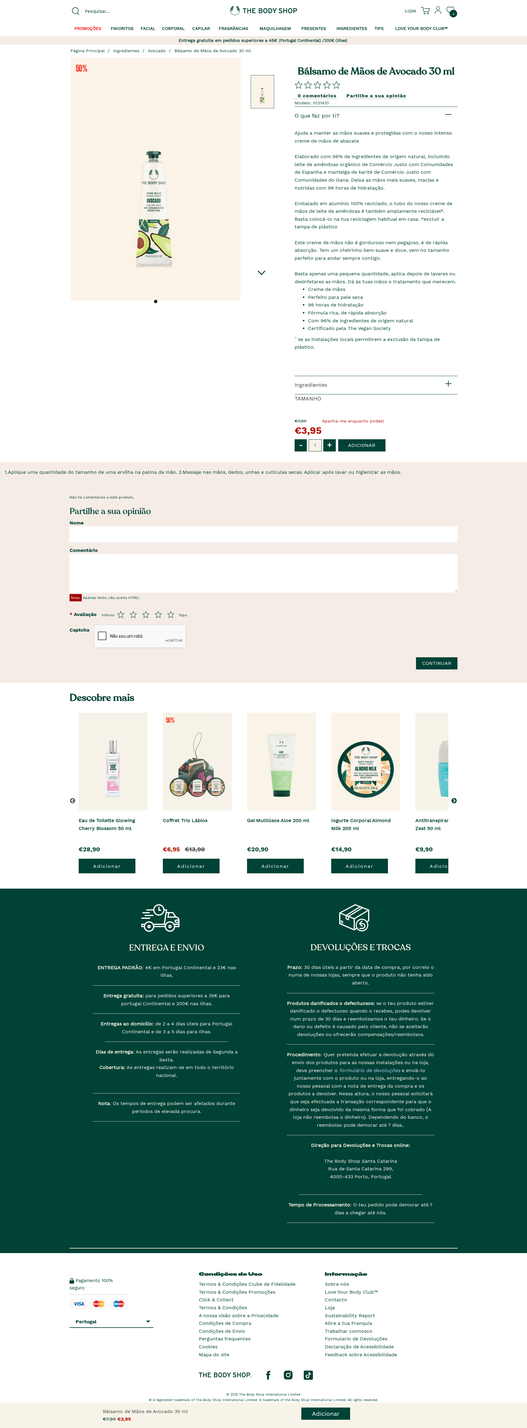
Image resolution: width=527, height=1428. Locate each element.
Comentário (84, 550)
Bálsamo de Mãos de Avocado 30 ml (212, 50)
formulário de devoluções (369, 1070)
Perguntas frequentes (224, 1339)
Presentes (313, 28)
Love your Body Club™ (421, 28)
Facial (148, 28)
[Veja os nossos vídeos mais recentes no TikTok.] (308, 1375)
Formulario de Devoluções (356, 1339)
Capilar (201, 28)
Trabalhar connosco (348, 1331)
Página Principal (87, 50)
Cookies (208, 1347)
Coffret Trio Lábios (185, 820)
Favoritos (122, 28)
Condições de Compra (225, 1323)
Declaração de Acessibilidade (359, 1347)
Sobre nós (337, 1284)
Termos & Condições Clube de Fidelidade (247, 1284)
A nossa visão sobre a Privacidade (238, 1315)
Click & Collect (216, 1300)
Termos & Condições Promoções (237, 1292)
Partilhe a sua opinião (376, 96)
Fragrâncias (233, 28)
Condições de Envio (222, 1331)
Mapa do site (214, 1354)
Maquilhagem (275, 28)
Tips (379, 28)
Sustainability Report (350, 1315)
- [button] (301, 444)
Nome (77, 523)
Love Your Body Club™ (351, 1292)
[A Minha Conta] (438, 12)
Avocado (157, 50)
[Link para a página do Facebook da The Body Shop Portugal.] (268, 1375)
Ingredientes (351, 28)
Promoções (87, 28)
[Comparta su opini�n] (317, 85)
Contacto (336, 1300)
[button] (455, 800)
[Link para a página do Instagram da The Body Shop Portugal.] (288, 1375)
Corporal (173, 28)
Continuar (436, 663)
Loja (330, 1307)
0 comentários (317, 96)
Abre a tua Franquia (348, 1323)
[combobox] (115, 11)
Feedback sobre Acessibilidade (361, 1354)
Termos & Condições (223, 1307)
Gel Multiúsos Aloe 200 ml (278, 820)
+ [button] (329, 444)
